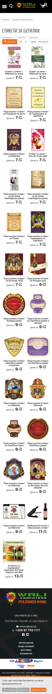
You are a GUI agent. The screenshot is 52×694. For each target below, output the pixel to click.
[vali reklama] (26, 5)
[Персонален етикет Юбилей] (38, 389)
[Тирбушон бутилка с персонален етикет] (38, 511)
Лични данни (26, 643)
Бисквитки (26, 653)
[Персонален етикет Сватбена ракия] (38, 429)
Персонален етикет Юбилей (38, 404)
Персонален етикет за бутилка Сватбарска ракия (14, 196)
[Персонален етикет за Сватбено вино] (14, 429)
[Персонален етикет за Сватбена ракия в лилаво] (38, 304)
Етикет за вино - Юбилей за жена (14, 72)
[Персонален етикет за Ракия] (14, 222)
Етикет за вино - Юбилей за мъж (38, 72)
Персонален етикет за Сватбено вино (14, 444)
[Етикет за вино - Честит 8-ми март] (38, 140)
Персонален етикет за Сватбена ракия (38, 362)
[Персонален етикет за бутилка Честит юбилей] (38, 469)
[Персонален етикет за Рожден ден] (38, 264)
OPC (38, 675)
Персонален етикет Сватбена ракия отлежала (14, 363)
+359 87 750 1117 (27, 630)
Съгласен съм (38, 690)
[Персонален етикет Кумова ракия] (14, 304)
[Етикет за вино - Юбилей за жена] (14, 57)
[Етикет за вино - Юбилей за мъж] (38, 57)
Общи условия (26, 646)
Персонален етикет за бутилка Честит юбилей (38, 485)
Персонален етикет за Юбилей (14, 155)
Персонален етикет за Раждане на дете (14, 112)
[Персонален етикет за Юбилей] (14, 140)
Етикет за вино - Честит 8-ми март (38, 155)
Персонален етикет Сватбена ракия (38, 444)
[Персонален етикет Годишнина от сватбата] (38, 222)
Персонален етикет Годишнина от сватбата (38, 238)
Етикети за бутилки (22, 19)
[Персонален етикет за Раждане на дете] (14, 97)
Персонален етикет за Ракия (14, 237)
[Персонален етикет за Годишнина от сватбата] (38, 97)
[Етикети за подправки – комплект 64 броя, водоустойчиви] (14, 551)
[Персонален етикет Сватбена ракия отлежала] (14, 346)
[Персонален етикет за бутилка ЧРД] (14, 264)
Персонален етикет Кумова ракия (14, 320)
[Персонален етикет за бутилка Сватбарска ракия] (14, 180)
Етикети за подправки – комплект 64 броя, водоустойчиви (14, 569)
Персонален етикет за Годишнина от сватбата (38, 113)
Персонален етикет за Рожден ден (38, 279)
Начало (6, 19)
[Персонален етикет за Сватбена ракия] (38, 346)
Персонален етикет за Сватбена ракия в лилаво (38, 321)
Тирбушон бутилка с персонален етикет (38, 527)
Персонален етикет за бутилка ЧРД (14, 279)
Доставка (26, 650)
